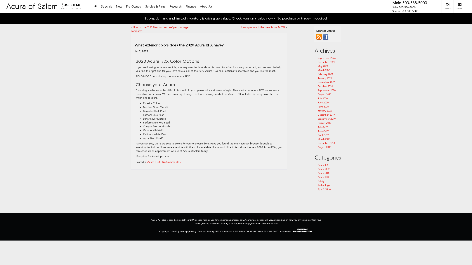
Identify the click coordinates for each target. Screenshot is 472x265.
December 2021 (326, 62)
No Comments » (171, 162)
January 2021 (325, 78)
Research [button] (175, 6)
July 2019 (323, 127)
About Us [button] (206, 6)
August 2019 (324, 122)
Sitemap (183, 231)
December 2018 (326, 143)
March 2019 (324, 139)
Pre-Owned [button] (133, 6)
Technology (324, 185)
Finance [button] (191, 6)
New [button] (119, 6)
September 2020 (327, 90)
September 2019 (327, 118)
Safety (321, 181)
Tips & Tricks (324, 189)
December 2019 (326, 114)
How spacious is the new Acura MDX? (263, 27)
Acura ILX (323, 165)
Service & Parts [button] (155, 6)
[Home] (95, 6)
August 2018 (324, 147)
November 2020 (326, 82)
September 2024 (327, 58)
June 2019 (323, 131)
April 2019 (323, 135)
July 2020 (323, 98)
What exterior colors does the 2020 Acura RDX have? (179, 45)
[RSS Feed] (319, 36)
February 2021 (325, 74)
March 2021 (324, 70)
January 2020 (325, 110)
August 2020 (324, 94)
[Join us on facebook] (326, 36)
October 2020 (325, 86)
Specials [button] (106, 6)
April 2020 (323, 106)
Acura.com (285, 231)
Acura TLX (323, 177)
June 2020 (323, 102)
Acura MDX (324, 169)
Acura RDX (153, 162)
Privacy (192, 231)
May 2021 (323, 66)
